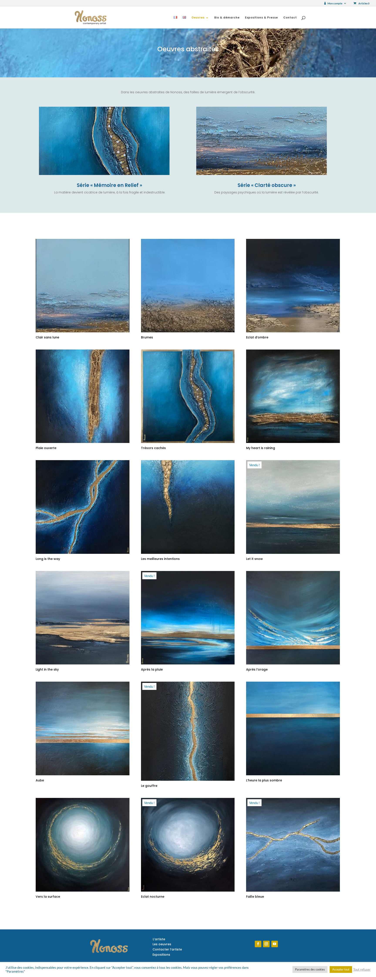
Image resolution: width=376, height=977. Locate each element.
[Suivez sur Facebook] (258, 944)
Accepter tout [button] (340, 969)
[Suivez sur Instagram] (266, 944)
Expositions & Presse (261, 17)
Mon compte (334, 3)
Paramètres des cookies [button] (310, 969)
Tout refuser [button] (362, 969)
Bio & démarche (227, 17)
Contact (290, 17)
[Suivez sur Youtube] (274, 944)
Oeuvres (198, 17)
